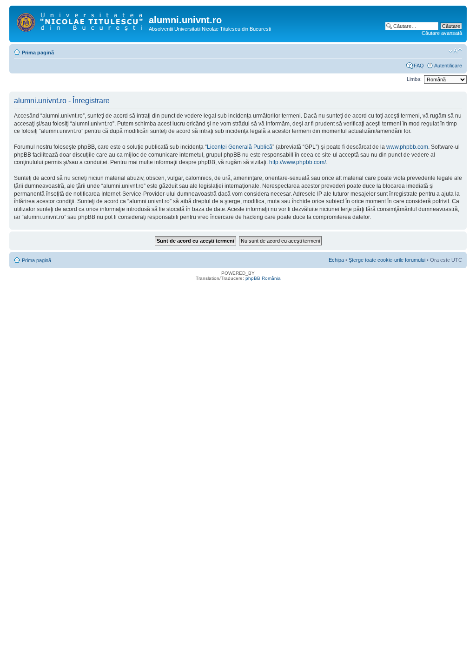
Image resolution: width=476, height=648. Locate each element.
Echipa (336, 260)
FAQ (419, 65)
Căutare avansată (442, 33)
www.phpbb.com (407, 147)
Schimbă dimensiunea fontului (455, 50)
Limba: (414, 79)
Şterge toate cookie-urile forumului (387, 260)
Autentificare (448, 65)
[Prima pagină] (80, 20)
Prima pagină (38, 52)
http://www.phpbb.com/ (297, 162)
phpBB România (263, 278)
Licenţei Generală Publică (239, 147)
